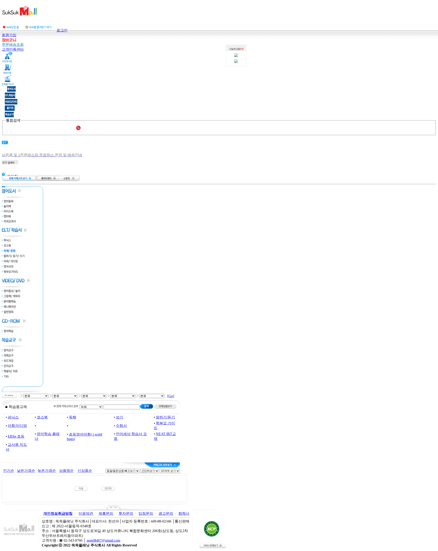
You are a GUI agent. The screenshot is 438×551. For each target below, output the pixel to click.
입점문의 (145, 513)
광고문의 (166, 513)
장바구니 (9, 40)
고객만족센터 (13, 49)
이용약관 (85, 513)
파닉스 (13, 417)
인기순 (8, 471)
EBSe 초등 (16, 436)
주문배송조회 (13, 45)
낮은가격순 (26, 471)
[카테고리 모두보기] (162, 464)
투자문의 (126, 513)
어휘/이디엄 (17, 426)
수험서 (121, 426)
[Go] (170, 396)
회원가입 (9, 35)
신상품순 (85, 471)
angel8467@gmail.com (103, 540)
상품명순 (66, 471)
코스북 (42, 417)
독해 (72, 417)
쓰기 (119, 417)
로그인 (62, 30)
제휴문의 (106, 513)
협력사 (183, 513)
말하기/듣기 (165, 417)
